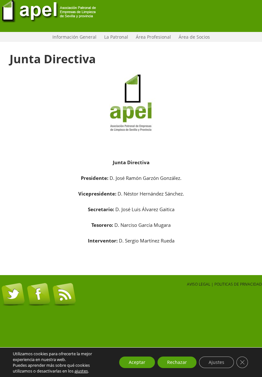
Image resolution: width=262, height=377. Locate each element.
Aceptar (137, 362)
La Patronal (114, 37)
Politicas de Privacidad (238, 284)
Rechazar (177, 362)
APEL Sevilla (131, 16)
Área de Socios (192, 37)
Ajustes (216, 362)
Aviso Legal (198, 284)
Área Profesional (152, 37)
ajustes (81, 371)
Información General (72, 37)
